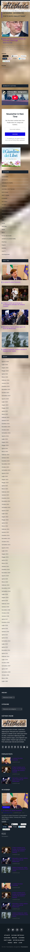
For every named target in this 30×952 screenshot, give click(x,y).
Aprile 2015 (5, 634)
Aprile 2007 (5, 669)
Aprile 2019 (5, 600)
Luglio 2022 (5, 513)
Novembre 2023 (6, 464)
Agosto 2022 (5, 510)
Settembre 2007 (6, 665)
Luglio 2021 (5, 551)
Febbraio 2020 (5, 585)
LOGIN (20, 942)
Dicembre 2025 (6, 386)
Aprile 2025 (5, 411)
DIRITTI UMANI (5, 195)
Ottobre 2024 (5, 429)
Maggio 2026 (5, 370)
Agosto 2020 (5, 575)
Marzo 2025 (5, 414)
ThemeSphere (24, 946)
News (3, 232)
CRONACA (4, 186)
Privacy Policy (15, 140)
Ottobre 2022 (5, 504)
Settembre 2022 (6, 507)
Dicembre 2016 (6, 622)
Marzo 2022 (5, 526)
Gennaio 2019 (5, 606)
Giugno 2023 (5, 479)
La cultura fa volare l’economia (11, 282)
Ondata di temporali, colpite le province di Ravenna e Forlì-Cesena (15, 350)
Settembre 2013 (6, 641)
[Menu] (3, 6)
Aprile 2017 (5, 619)
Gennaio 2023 (5, 495)
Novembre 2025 (6, 389)
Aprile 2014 (5, 637)
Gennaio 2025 (5, 420)
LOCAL (3, 223)
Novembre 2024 (6, 426)
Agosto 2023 (5, 473)
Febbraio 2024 (5, 454)
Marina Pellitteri (7, 42)
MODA (3, 229)
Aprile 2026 (5, 374)
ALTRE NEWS (5, 176)
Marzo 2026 (5, 377)
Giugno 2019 (5, 597)
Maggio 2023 (5, 482)
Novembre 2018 (6, 610)
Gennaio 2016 (5, 631)
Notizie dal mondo (7, 235)
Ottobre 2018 (5, 613)
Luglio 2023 (5, 476)
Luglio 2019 (5, 594)
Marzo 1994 (5, 678)
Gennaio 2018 (5, 616)
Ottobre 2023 (5, 467)
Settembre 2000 (6, 672)
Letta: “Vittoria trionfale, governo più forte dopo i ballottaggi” (14, 39)
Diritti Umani (5, 192)
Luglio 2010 (5, 659)
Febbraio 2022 (5, 529)
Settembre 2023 (6, 470)
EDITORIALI (4, 201)
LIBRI (3, 220)
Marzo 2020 (5, 582)
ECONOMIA (4, 198)
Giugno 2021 (5, 554)
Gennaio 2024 (5, 457)
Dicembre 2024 (6, 423)
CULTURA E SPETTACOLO (8, 189)
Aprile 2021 (5, 560)
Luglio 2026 (5, 364)
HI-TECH (4, 204)
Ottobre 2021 (5, 541)
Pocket (15, 58)
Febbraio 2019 (5, 603)
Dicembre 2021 (6, 535)
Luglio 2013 (5, 644)
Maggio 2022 (5, 519)
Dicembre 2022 (6, 498)
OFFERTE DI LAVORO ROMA (9, 238)
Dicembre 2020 (6, 569)
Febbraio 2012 (5, 656)
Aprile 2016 (5, 628)
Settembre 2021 (6, 544)
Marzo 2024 (5, 451)
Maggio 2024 (5, 445)
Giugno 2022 (5, 516)
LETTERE (4, 217)
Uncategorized (5, 254)
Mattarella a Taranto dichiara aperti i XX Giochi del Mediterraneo (14, 327)
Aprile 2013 (5, 647)
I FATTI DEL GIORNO (7, 207)
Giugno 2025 (5, 405)
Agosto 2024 (5, 436)
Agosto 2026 (5, 361)
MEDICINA (4, 226)
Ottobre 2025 (5, 392)
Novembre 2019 (6, 588)
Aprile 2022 (5, 523)
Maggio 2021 (5, 557)
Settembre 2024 (6, 433)
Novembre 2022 (6, 501)
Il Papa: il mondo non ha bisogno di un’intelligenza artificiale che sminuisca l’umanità (14, 304)
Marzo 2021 (5, 563)
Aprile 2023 (5, 485)
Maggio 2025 (5, 408)
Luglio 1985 (5, 681)
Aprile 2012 (5, 653)
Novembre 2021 (6, 538)
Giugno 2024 (5, 442)
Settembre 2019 (6, 591)
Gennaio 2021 (5, 566)
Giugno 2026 (5, 367)
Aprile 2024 (5, 448)
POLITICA (4, 242)
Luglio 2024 (5, 439)
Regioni (4, 245)
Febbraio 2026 (5, 380)
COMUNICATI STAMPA (7, 183)
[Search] (27, 6)
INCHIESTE (4, 211)
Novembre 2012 (6, 650)
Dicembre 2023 (6, 461)
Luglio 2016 (5, 625)
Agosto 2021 (5, 547)
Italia (3, 214)
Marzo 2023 (5, 488)
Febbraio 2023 (5, 492)
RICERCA (4, 248)
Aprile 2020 (5, 579)
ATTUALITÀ (5, 35)
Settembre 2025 (6, 395)
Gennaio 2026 (5, 383)
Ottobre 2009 (5, 662)
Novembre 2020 (6, 572)
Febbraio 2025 (5, 417)
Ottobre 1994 (5, 675)
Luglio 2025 (5, 402)
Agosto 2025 (5, 398)
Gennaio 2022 (5, 532)
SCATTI (4, 251)
